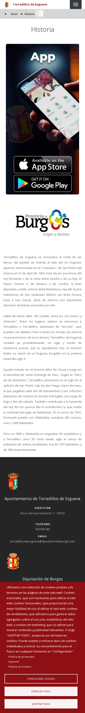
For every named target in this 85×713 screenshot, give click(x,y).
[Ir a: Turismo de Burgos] (42, 223)
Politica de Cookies (19, 666)
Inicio (14, 14)
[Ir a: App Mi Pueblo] (42, 119)
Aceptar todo (41, 704)
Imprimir (13, 661)
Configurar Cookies (41, 678)
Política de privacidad (21, 656)
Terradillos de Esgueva (30, 4)
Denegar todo (41, 691)
